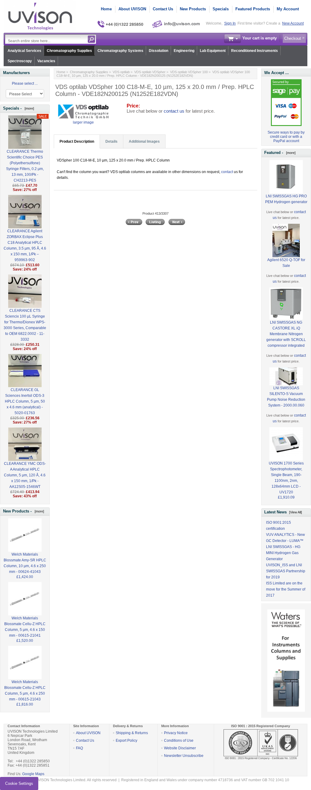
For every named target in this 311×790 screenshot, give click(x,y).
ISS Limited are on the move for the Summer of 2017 (285, 589)
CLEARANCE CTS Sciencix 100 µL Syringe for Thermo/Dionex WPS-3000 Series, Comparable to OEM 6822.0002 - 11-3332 (25, 325)
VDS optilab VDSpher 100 (189, 72)
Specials (221, 9)
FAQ (79, 748)
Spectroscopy (20, 61)
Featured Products (252, 9)
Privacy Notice (176, 733)
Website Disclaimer (180, 748)
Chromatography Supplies (69, 51)
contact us (174, 111)
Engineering (184, 51)
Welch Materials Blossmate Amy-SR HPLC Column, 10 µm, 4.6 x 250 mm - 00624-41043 (25, 563)
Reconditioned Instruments (254, 51)
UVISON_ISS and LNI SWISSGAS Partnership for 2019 (285, 571)
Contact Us (163, 9)
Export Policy (126, 740)
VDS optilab (121, 72)
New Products (193, 9)
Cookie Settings (19, 783)
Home (106, 9)
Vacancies (46, 61)
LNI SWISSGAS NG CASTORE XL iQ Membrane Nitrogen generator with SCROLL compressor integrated (286, 334)
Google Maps (33, 774)
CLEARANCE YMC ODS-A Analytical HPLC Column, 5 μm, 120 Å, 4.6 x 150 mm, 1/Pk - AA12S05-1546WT (25, 475)
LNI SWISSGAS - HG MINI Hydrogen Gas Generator (283, 553)
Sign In (230, 23)
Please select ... (25, 83)
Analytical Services (24, 51)
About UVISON (132, 9)
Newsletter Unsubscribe (183, 756)
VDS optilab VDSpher (150, 72)
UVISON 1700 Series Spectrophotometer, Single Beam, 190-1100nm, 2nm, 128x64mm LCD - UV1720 (286, 477)
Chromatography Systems (120, 51)
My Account (288, 9)
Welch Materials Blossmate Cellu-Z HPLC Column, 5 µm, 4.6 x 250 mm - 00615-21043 (25, 690)
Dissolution (158, 51)
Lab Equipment (213, 51)
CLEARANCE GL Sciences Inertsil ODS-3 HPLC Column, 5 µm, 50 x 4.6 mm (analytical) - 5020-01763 (25, 401)
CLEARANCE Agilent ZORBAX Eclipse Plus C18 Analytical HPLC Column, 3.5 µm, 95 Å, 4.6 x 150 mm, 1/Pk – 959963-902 (25, 245)
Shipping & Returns (132, 733)
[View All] (295, 512)
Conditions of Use (178, 740)
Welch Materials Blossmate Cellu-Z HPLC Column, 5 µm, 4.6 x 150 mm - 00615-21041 (25, 627)
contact (227, 172)
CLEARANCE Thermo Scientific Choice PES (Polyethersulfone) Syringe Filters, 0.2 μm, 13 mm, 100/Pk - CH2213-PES (25, 165)
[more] (28, 108)
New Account (293, 23)
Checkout (292, 38)
